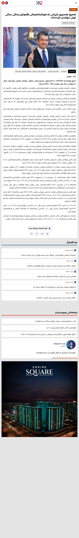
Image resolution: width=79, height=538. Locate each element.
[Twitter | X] (37, 234)
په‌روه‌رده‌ (73, 9)
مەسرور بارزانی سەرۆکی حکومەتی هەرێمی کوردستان (30, 71)
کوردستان (72, 71)
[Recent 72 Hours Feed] (6, 2)
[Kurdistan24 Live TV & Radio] (3, 2)
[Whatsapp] (42, 234)
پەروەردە (63, 71)
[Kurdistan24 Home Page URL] (39, 3)
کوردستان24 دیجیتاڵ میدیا (38, 228)
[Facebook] (31, 234)
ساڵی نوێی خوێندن (53, 71)
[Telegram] (47, 234)
